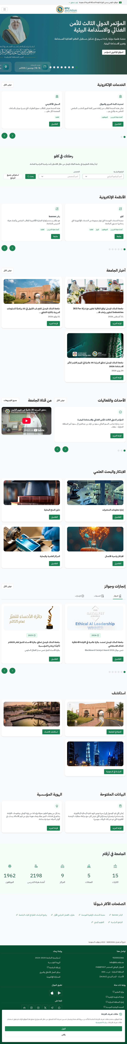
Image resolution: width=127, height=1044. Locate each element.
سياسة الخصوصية (102, 1022)
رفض (63, 1034)
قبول (63, 1028)
